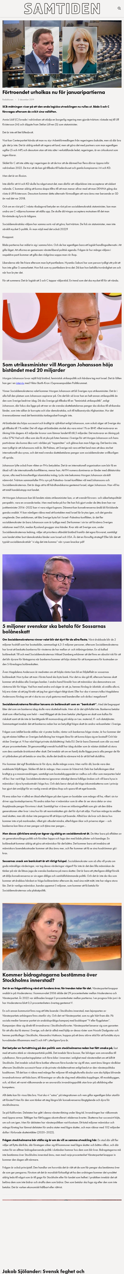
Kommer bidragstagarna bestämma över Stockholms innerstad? (49, 977)
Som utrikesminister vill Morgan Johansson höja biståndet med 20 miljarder (57, 367)
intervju (20, 383)
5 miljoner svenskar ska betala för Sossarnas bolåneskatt (54, 629)
